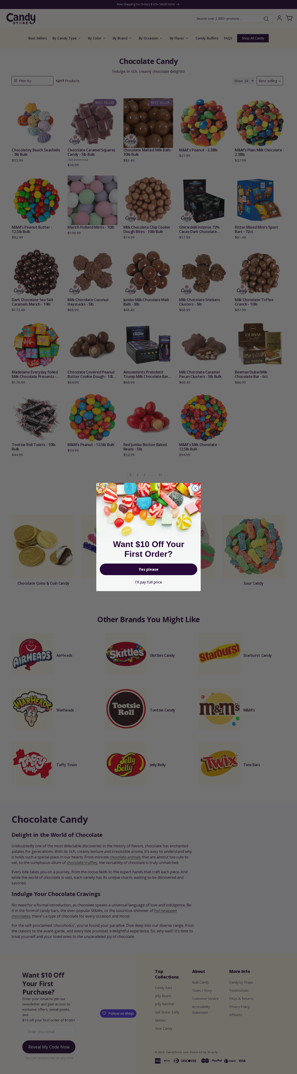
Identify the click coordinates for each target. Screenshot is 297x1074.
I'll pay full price (148, 582)
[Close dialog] (195, 488)
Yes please (148, 569)
